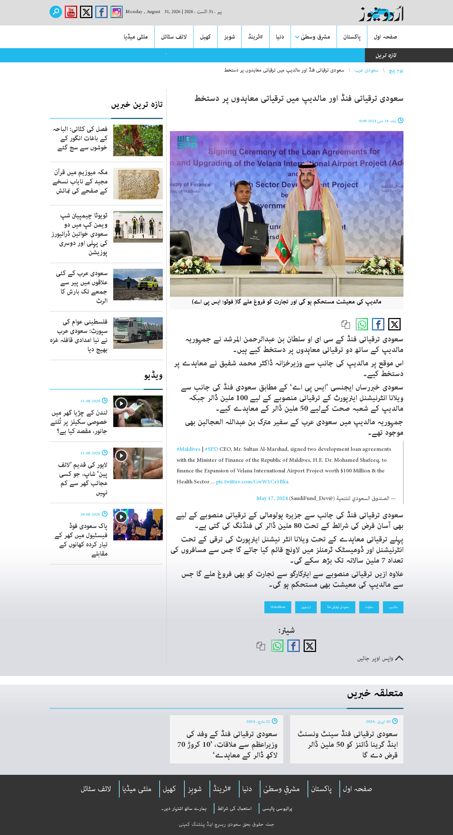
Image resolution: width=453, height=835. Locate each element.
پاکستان (352, 36)
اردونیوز (306, 606)
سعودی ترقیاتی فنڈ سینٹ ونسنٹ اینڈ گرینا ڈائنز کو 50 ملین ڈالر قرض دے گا (347, 744)
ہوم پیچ (396, 70)
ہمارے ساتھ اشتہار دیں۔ (184, 808)
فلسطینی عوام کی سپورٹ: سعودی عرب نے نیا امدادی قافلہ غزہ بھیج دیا (79, 335)
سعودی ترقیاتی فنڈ (338, 606)
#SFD (211, 449)
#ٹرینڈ (255, 36)
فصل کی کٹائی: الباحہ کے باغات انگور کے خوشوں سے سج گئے (80, 138)
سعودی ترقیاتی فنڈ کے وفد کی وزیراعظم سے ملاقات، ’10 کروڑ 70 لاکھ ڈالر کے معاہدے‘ (227, 744)
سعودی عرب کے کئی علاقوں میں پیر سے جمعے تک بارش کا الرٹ (82, 287)
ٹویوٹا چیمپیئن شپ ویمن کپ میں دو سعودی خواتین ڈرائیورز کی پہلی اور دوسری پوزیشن (79, 234)
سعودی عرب (367, 70)
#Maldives (188, 449)
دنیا (280, 36)
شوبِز (195, 789)
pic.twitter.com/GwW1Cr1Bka (252, 482)
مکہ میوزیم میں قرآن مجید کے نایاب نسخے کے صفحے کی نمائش (80, 181)
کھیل (205, 36)
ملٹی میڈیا (136, 36)
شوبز (229, 36)
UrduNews (277, 606)
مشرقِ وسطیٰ (281, 789)
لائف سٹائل (174, 36)
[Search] (56, 12)
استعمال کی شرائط (234, 808)
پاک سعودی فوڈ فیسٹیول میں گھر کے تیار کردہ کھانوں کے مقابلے (81, 540)
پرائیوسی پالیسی (277, 808)
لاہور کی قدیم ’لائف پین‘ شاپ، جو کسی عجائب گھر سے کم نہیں (83, 479)
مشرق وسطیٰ (315, 36)
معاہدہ (369, 606)
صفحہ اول (385, 36)
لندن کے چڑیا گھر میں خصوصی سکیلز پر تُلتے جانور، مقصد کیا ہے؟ (79, 422)
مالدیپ (393, 606)
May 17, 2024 (272, 498)
